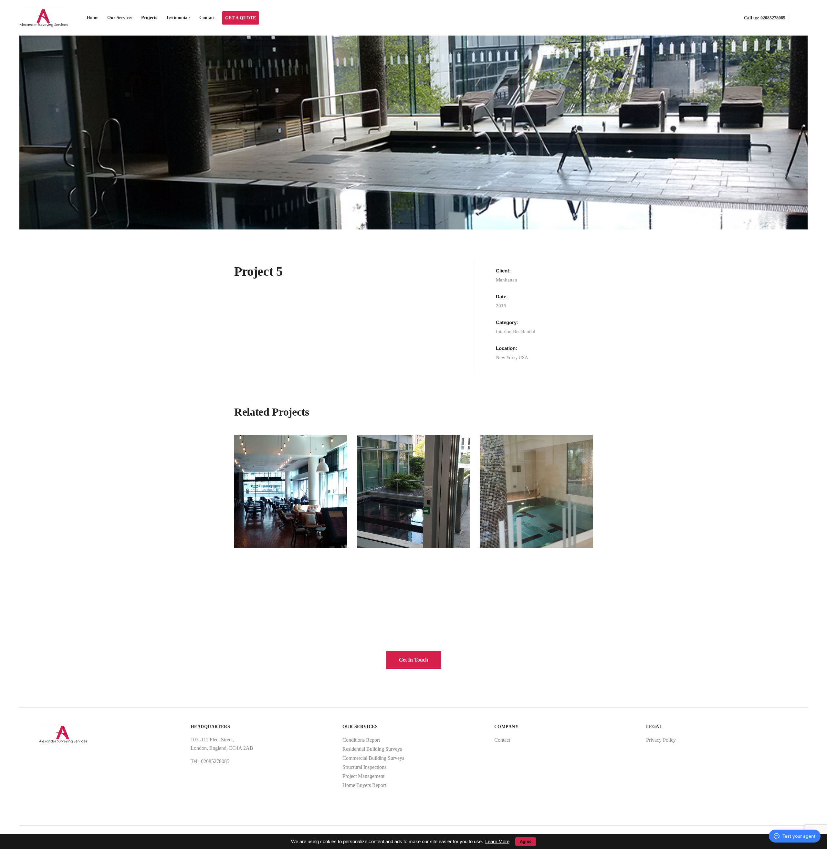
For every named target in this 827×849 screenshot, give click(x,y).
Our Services (119, 17)
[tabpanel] (413, 132)
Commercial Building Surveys (373, 758)
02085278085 (772, 18)
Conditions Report (361, 740)
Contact (207, 17)
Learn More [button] (497, 841)
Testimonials (178, 17)
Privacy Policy (661, 740)
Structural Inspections (364, 767)
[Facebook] (794, 18)
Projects (149, 17)
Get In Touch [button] (413, 660)
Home (92, 17)
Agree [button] (525, 841)
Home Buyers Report (364, 785)
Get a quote (240, 18)
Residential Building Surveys (372, 749)
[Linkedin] (805, 18)
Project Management (363, 776)
